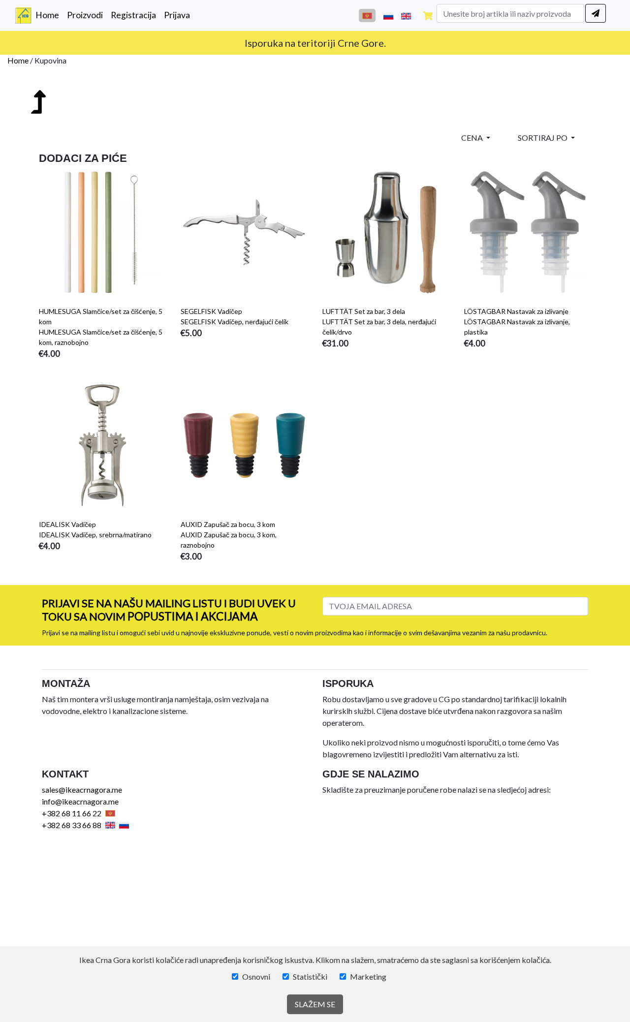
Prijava (177, 15)
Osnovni (256, 976)
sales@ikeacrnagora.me (82, 789)
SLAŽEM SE (315, 1004)
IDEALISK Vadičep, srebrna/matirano (95, 534)
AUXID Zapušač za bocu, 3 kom (228, 524)
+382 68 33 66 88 (71, 825)
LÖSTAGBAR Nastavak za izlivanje (516, 311)
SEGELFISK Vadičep (211, 311)
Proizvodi (85, 15)
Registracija (133, 15)
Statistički (310, 976)
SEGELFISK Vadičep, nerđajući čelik (234, 321)
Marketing (368, 976)
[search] (595, 13)
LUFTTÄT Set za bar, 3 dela (363, 311)
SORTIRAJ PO (543, 137)
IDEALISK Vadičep (67, 524)
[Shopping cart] (428, 15)
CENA (472, 137)
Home (49, 14)
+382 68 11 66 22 (71, 813)
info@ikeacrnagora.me (80, 801)
